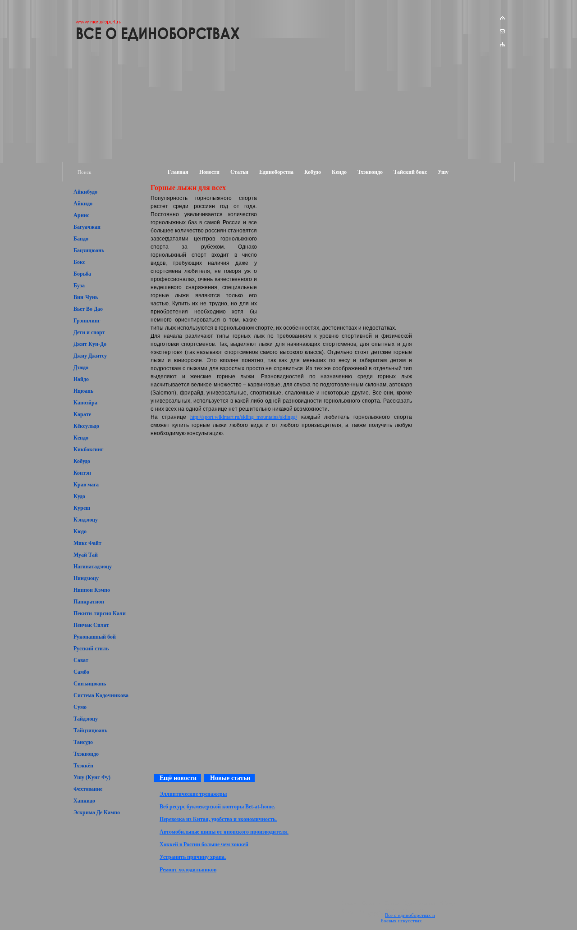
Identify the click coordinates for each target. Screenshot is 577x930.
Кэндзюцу (85, 520)
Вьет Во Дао (88, 309)
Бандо (80, 239)
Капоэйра (85, 402)
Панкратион (88, 602)
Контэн (82, 473)
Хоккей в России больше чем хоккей (204, 844)
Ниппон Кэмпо (91, 590)
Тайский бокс (410, 172)
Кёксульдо (86, 426)
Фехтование (87, 789)
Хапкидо (84, 801)
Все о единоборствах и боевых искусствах (408, 917)
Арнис (81, 215)
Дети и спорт (89, 332)
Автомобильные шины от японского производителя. (224, 832)
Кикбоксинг (88, 449)
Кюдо (80, 531)
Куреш (81, 508)
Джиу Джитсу (90, 356)
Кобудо (312, 172)
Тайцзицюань (90, 730)
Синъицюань (89, 683)
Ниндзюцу (86, 578)
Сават (80, 660)
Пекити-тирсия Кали (99, 613)
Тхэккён (83, 765)
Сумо (80, 707)
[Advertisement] (462, 201)
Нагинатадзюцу (92, 566)
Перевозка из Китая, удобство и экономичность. (218, 819)
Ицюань (83, 391)
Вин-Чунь (85, 297)
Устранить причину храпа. (193, 857)
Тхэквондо (370, 172)
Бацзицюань (88, 250)
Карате (82, 414)
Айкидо (82, 203)
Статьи (239, 172)
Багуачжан (87, 227)
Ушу (443, 172)
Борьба (82, 274)
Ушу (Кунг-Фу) (91, 777)
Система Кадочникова (100, 695)
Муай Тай (85, 555)
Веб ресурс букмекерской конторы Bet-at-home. (217, 806)
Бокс (79, 262)
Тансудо (83, 742)
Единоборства (276, 172)
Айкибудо (85, 192)
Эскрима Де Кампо (96, 812)
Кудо (79, 496)
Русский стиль (91, 648)
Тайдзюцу (85, 719)
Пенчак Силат (91, 625)
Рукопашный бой (94, 637)
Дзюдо (80, 367)
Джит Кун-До (89, 344)
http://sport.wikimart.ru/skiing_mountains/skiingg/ (243, 417)
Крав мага (86, 484)
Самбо (81, 672)
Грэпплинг (86, 321)
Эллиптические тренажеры (193, 794)
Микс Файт (87, 543)
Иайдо (81, 379)
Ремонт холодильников (188, 869)
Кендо (339, 172)
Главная (178, 172)
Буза (79, 285)
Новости (209, 172)
